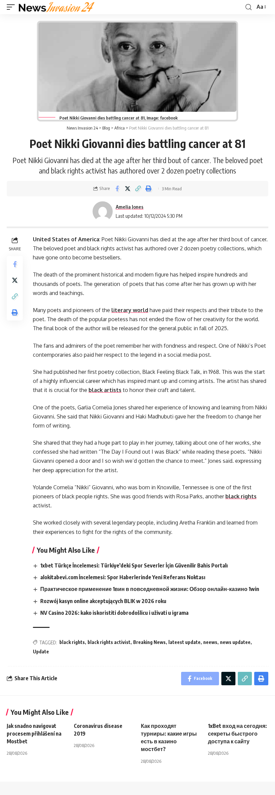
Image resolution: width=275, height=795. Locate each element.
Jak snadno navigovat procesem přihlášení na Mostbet (34, 734)
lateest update (184, 642)
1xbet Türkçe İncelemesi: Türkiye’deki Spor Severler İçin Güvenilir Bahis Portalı (134, 565)
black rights (241, 496)
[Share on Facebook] (117, 188)
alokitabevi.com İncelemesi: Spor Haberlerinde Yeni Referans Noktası (122, 577)
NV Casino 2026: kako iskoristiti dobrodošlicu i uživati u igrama (114, 612)
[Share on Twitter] (127, 188)
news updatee (235, 642)
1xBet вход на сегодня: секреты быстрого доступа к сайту (237, 734)
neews (210, 642)
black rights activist (109, 642)
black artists (105, 390)
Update (41, 651)
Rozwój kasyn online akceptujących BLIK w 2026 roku (103, 601)
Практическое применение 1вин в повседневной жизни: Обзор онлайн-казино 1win (149, 589)
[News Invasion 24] (57, 7)
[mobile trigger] (12, 7)
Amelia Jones (130, 207)
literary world (129, 310)
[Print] (148, 188)
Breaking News (149, 642)
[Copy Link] (138, 188)
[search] (248, 7)
